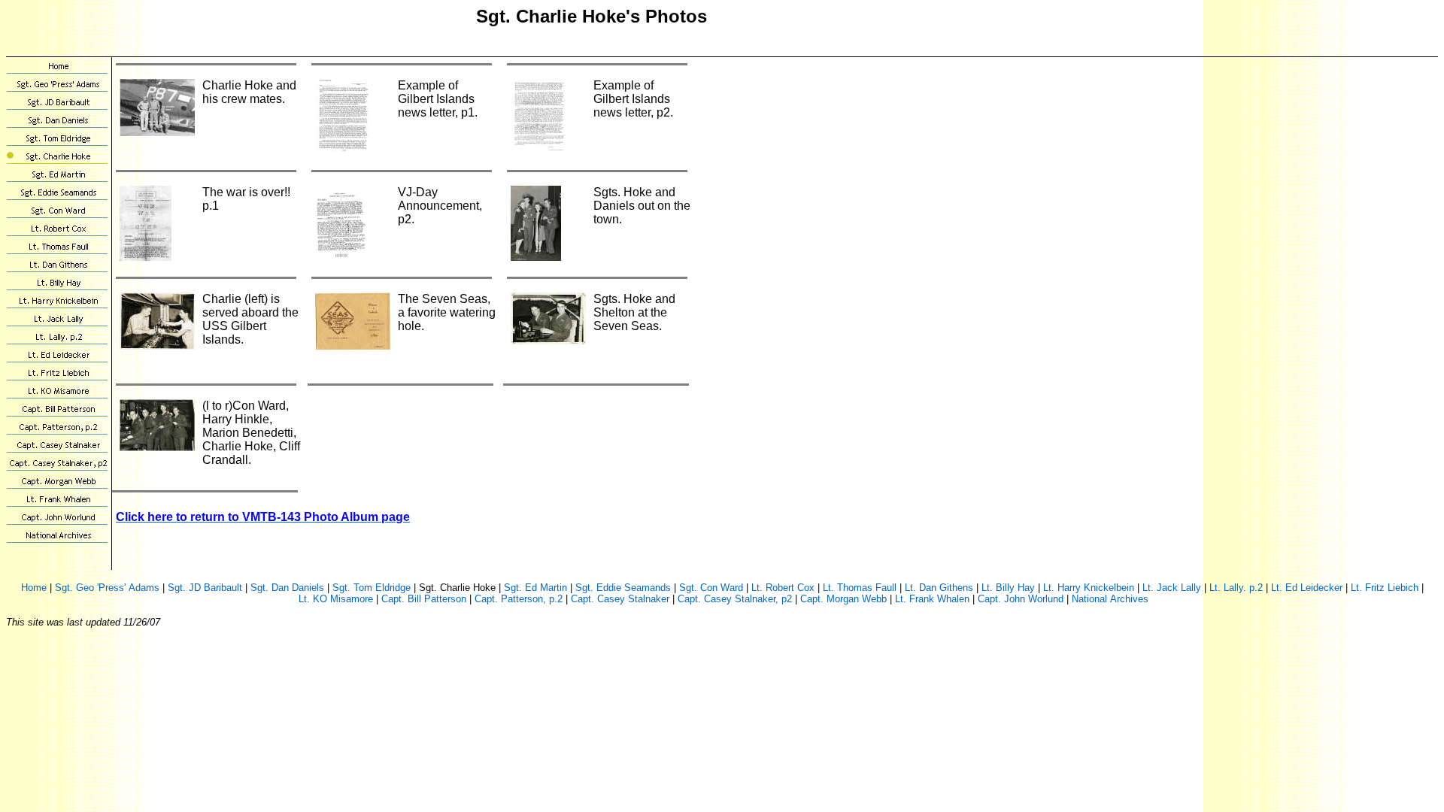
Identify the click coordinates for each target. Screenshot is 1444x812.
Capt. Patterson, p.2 (519, 598)
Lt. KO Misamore (336, 598)
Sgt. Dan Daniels (287, 587)
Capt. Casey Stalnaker (620, 598)
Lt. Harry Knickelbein (1088, 587)
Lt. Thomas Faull (859, 587)
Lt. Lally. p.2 (1236, 587)
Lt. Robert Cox (783, 587)
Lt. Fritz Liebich (1384, 587)
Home (34, 587)
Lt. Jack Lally (1171, 587)
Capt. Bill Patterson (423, 598)
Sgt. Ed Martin (535, 587)
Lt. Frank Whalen (932, 598)
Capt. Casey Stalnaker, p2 (735, 598)
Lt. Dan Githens (939, 587)
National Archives (1110, 598)
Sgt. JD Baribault (205, 587)
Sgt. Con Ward (711, 587)
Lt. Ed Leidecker (1306, 587)
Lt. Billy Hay (1008, 587)
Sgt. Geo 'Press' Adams (107, 587)
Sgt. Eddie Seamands (623, 587)
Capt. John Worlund (1020, 598)
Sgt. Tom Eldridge (371, 587)
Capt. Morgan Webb (843, 598)
